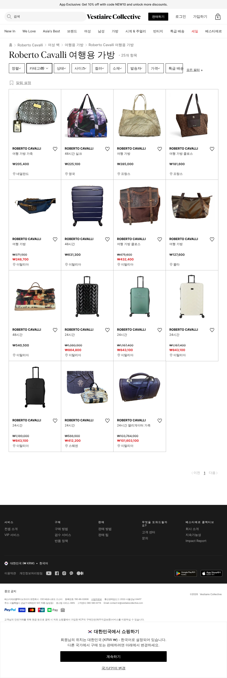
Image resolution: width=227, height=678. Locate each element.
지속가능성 (193, 535)
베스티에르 (213, 31)
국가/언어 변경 (113, 668)
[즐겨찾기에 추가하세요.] (55, 149)
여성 (87, 31)
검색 (17, 16)
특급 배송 (177, 31)
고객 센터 (148, 532)
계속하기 (113, 656)
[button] (218, 17)
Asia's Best (51, 31)
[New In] (19, 31)
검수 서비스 (63, 535)
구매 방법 (61, 529)
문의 (145, 538)
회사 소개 (192, 529)
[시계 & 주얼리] (149, 31)
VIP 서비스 (12, 535)
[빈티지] (166, 31)
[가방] (122, 31)
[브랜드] (80, 31)
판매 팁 (103, 535)
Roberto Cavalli (30, 45)
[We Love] (39, 31)
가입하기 (200, 16)
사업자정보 (96, 599)
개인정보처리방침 (31, 573)
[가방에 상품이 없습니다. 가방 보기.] (218, 17)
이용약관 (10, 573)
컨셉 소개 (11, 529)
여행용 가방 (74, 45)
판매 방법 (105, 529)
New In (9, 31)
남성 (101, 31)
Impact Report (196, 541)
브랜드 (72, 31)
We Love (29, 31)
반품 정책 (61, 541)
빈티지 (158, 31)
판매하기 (158, 16)
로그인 (180, 16)
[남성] (108, 31)
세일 (195, 31)
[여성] (94, 31)
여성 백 (54, 45)
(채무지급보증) (103, 619)
